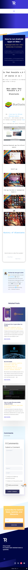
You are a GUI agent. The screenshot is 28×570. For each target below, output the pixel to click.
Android (8, 47)
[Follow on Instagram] (21, 563)
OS (16, 366)
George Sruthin (11, 45)
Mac (12, 47)
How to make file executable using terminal (12, 403)
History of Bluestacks (14, 233)
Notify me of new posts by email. (15, 481)
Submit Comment (12, 491)
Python (15, 368)
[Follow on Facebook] (15, 563)
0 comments (18, 47)
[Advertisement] (14, 21)
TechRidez (11, 277)
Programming (8, 368)
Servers (12, 369)
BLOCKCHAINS (8, 361)
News (13, 366)
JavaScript (7, 364)
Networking (19, 329)
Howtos (12, 329)
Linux (12, 364)
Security (6, 369)
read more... (7, 339)
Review (20, 368)
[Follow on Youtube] (24, 563)
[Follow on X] (18, 563)
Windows (17, 369)
